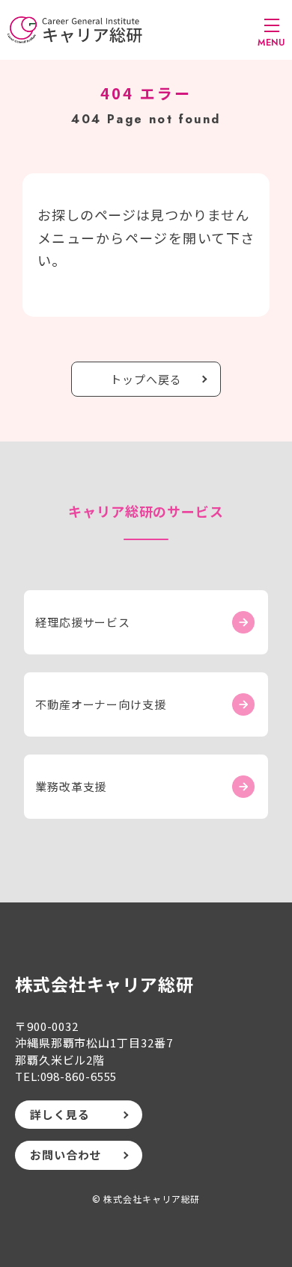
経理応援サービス (82, 622)
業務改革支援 (70, 786)
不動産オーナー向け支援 (100, 704)
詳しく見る (60, 1114)
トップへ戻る (145, 379)
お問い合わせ (65, 1154)
